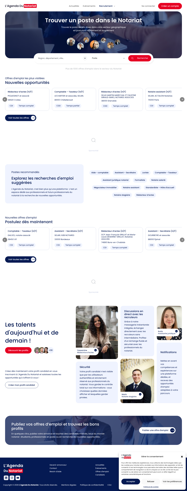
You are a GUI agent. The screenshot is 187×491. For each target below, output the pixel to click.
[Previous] (5, 99)
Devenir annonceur (58, 465)
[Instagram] (12, 478)
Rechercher (142, 58)
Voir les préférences (172, 481)
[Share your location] (85, 58)
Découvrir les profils (18, 350)
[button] (182, 456)
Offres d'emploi (102, 471)
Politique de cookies (151, 487)
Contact (53, 468)
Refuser (150, 481)
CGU (109, 485)
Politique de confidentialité (92, 485)
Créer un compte (170, 6)
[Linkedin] (6, 478)
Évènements (100, 468)
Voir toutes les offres (18, 117)
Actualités (99, 465)
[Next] (182, 99)
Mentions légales (68, 485)
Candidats (100, 475)
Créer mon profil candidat (21, 385)
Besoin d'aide (55, 471)
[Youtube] (18, 478)
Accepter (130, 481)
